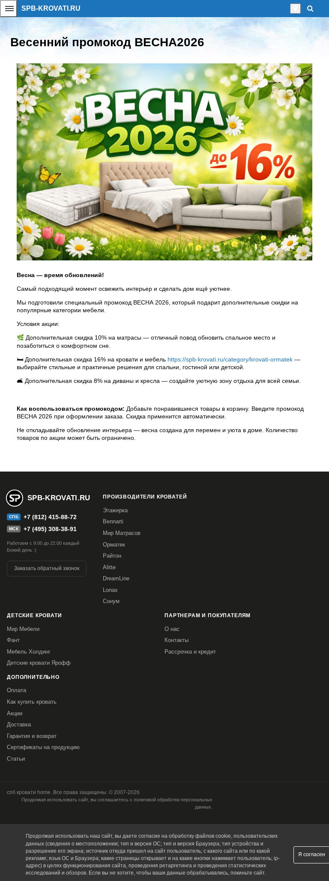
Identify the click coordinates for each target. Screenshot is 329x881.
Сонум (111, 601)
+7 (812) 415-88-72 (50, 517)
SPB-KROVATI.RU (51, 8)
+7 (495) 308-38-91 (50, 529)
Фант (13, 640)
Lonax (110, 590)
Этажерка (115, 510)
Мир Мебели (23, 629)
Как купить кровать (32, 702)
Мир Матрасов (122, 533)
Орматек (114, 544)
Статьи (16, 759)
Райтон (112, 555)
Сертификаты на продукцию (43, 747)
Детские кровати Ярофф (39, 663)
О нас (171, 629)
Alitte (109, 567)
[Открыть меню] (8, 8)
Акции (14, 713)
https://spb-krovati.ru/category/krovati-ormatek (230, 359)
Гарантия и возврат (32, 736)
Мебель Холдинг (29, 651)
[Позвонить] (287, 8)
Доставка (19, 724)
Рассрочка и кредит (190, 651)
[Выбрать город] (295, 8)
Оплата (16, 690)
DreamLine (116, 578)
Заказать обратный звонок (46, 568)
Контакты (176, 640)
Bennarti (113, 521)
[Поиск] (310, 8)
